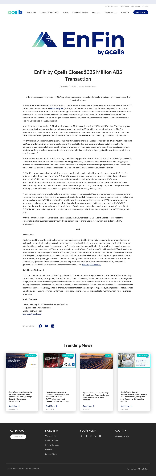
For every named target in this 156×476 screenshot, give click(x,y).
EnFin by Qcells (57, 108)
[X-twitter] (95, 436)
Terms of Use (131, 469)
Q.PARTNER (135, 6)
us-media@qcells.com (32, 314)
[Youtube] (100, 436)
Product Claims (51, 454)
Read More (13, 406)
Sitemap (48, 449)
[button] (40, 326)
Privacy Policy (143, 469)
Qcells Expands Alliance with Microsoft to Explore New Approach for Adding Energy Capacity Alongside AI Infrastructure (20, 396)
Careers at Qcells (52, 440)
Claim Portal (124, 6)
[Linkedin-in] (82, 436)
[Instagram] (91, 436)
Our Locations (50, 436)
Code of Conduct (52, 445)
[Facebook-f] (86, 436)
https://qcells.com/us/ (91, 264)
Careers (145, 6)
